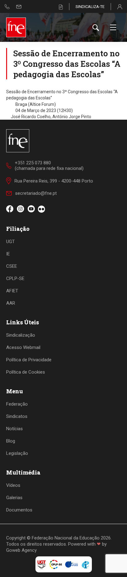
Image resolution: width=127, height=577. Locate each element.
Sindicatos (16, 416)
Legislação (17, 453)
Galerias (14, 497)
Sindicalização (20, 335)
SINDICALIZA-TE (90, 6)
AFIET (12, 291)
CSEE (11, 266)
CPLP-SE (15, 278)
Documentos (19, 510)
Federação (17, 404)
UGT (10, 241)
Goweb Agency (21, 550)
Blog (10, 441)
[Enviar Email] (19, 7)
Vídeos (13, 485)
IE (8, 254)
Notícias (14, 428)
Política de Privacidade (28, 360)
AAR (10, 303)
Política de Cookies (25, 372)
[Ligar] (7, 6)
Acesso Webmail (23, 347)
